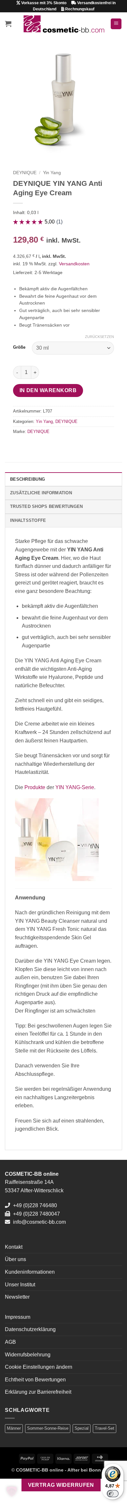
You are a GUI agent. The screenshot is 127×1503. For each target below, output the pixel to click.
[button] (8, 24)
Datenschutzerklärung (30, 1329)
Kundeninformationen (30, 1272)
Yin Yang (52, 172)
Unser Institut (20, 1284)
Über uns (15, 1259)
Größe (19, 347)
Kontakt (13, 1247)
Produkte (34, 787)
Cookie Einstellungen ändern (38, 1367)
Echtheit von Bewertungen (35, 1379)
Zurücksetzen (99, 337)
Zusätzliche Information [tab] (41, 492)
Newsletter (17, 1297)
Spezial (82, 1428)
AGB (10, 1342)
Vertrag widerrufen (61, 1485)
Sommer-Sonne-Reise (47, 1428)
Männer (14, 1428)
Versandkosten (74, 263)
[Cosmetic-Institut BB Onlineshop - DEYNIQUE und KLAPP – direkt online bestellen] (63, 23)
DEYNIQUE (24, 172)
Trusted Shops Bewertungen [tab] (46, 506)
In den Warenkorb (48, 390)
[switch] (113, 1493)
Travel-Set (104, 1428)
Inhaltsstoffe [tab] (28, 520)
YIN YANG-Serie (74, 787)
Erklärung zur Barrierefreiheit (38, 1392)
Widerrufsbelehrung (27, 1354)
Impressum (17, 1317)
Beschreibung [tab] (27, 479)
